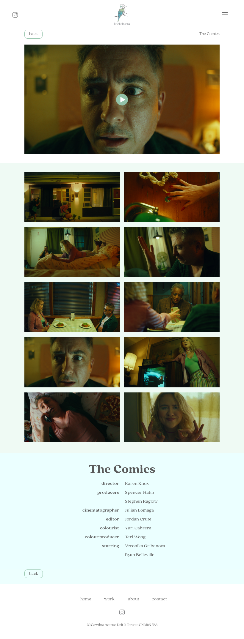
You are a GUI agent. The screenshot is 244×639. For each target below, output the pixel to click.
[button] (225, 15)
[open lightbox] (122, 99)
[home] (122, 15)
